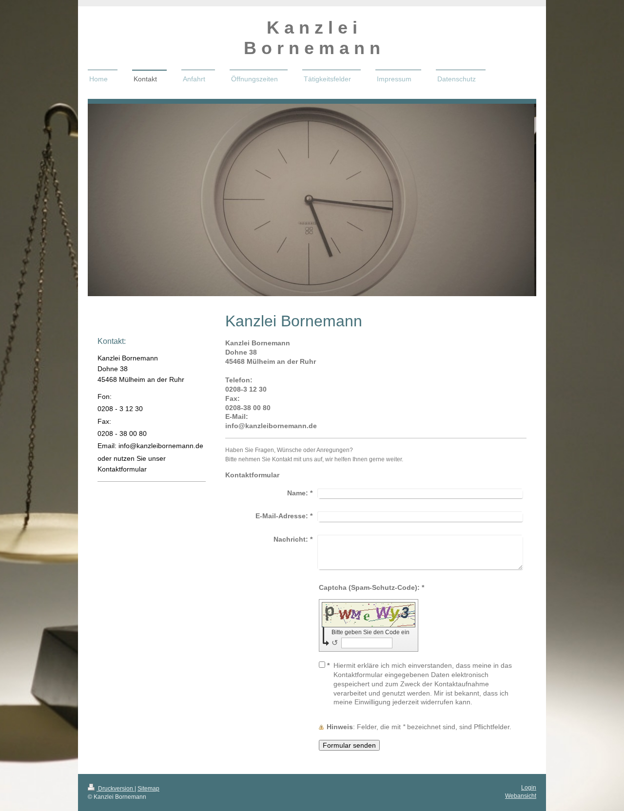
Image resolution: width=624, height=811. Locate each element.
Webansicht (520, 795)
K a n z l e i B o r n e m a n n (312, 38)
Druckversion (116, 788)
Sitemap (148, 788)
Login (528, 787)
